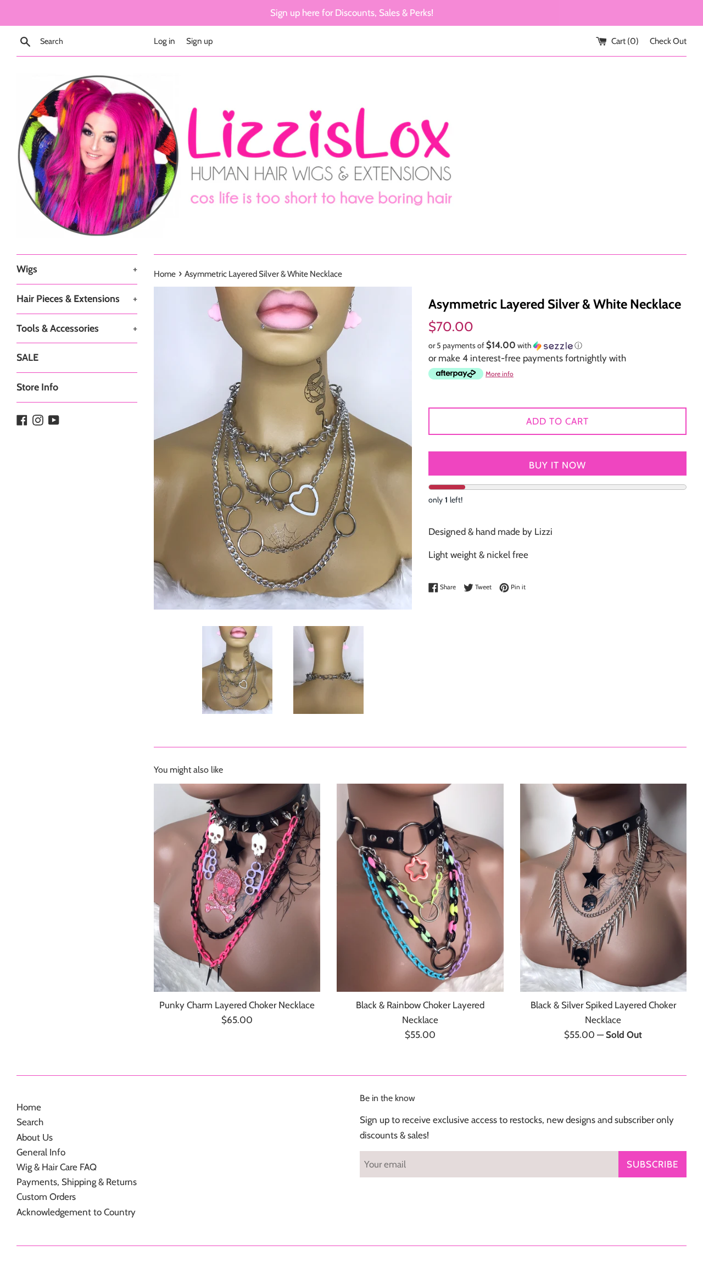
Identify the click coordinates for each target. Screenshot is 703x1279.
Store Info (37, 387)
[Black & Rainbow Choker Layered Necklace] (420, 888)
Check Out (668, 41)
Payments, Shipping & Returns (76, 1181)
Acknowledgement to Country (76, 1212)
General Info (40, 1152)
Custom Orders (46, 1196)
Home (28, 1107)
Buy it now (557, 465)
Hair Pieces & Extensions (76, 299)
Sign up (199, 41)
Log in (164, 41)
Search (29, 1121)
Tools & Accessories (76, 328)
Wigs (76, 269)
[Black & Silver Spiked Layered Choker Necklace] (603, 888)
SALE (27, 357)
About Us (34, 1137)
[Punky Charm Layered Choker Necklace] (237, 888)
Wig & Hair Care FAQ (56, 1166)
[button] (557, 345)
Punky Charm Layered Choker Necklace (237, 1004)
